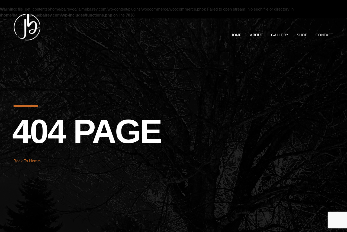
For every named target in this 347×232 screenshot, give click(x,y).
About (256, 35)
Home (236, 35)
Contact (324, 35)
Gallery (280, 35)
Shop (302, 35)
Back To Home (27, 161)
